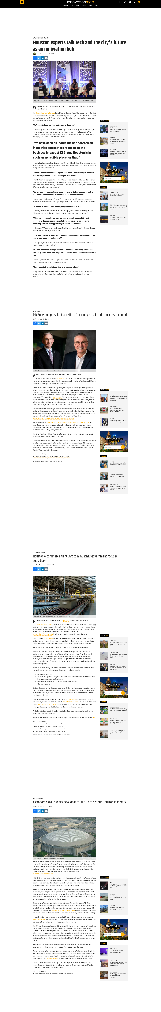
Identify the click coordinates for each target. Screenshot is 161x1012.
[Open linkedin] (134, 2)
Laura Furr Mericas (38, 565)
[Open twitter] (125, 2)
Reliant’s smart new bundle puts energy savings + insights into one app (118, 732)
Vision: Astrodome (39, 919)
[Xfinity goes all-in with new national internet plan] (104, 952)
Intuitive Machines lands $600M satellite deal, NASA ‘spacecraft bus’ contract (118, 886)
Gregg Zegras (48, 638)
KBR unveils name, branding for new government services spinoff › (48, 727)
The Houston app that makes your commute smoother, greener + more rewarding (118, 964)
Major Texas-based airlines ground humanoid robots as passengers (118, 421)
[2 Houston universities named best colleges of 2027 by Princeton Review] (104, 644)
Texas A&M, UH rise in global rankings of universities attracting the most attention (118, 410)
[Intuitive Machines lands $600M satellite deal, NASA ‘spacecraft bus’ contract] (104, 886)
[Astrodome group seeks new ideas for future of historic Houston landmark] (64, 838)
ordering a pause (52, 958)
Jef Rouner (36, 319)
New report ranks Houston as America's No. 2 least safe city (117, 908)
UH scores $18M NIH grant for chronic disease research (117, 195)
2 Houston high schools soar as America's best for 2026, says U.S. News (118, 897)
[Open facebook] (120, 2)
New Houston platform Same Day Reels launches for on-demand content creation (118, 153)
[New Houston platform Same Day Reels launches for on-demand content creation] (104, 153)
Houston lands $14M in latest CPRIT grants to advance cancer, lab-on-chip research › (51, 457)
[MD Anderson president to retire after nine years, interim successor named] (64, 351)
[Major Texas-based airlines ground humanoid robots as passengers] (104, 422)
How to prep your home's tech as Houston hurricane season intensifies (118, 975)
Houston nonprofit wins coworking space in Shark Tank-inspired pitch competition (118, 398)
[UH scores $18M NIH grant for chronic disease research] (104, 195)
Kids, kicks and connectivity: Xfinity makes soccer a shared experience (118, 710)
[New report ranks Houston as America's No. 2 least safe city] (104, 909)
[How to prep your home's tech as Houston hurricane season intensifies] (104, 975)
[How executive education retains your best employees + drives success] (104, 488)
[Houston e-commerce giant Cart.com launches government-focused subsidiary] (64, 597)
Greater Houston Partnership (45, 113)
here (93, 717)
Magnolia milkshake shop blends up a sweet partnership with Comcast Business (118, 722)
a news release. (57, 397)
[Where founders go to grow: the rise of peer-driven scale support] (104, 464)
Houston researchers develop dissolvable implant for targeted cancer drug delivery (118, 129)
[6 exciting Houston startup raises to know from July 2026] (104, 219)
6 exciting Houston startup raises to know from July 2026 (118, 218)
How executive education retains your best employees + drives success (118, 488)
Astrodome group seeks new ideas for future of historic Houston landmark (79, 802)
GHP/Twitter (36, 102)
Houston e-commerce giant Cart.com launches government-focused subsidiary (75, 558)
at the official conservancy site (43, 874)
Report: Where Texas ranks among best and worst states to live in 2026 (118, 207)
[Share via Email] (46, 58)
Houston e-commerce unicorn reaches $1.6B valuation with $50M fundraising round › (52, 734)
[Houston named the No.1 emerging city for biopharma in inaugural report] (104, 656)
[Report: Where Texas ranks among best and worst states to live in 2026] (104, 207)
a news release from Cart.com (43, 634)
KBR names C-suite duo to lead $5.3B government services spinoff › (48, 724)
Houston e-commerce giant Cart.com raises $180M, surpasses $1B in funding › (50, 732)
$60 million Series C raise (71, 702)
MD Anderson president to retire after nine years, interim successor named (80, 315)
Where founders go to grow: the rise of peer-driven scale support (118, 464)
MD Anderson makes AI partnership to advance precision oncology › (48, 462)
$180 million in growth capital (46, 704)
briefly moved (71, 699)
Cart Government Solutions (45, 624)
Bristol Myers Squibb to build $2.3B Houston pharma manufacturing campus (118, 141)
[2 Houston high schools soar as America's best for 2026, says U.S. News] (104, 897)
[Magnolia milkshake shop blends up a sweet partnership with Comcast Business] (104, 722)
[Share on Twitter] (39, 58)
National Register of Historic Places (63, 910)
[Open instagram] (129, 2)
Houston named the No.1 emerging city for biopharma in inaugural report (118, 656)
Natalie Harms (40, 54)
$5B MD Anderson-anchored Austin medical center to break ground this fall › (50, 459)
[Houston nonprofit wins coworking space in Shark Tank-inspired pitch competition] (104, 398)
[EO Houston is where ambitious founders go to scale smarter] (104, 476)
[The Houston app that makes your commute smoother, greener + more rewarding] (104, 964)
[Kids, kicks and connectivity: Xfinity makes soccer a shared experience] (104, 710)
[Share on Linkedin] (42, 58)
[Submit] (139, 2)
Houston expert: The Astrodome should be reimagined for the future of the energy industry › (53, 974)
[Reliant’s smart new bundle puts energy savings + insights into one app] (104, 734)
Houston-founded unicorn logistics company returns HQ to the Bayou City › (49, 729)
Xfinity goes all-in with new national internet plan (116, 951)
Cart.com (66, 620)
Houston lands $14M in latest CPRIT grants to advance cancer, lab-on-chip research (118, 667)
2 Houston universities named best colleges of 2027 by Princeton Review (118, 644)
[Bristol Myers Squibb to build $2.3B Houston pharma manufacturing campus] (104, 141)
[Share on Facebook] (35, 58)
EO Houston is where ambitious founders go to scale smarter (117, 476)
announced (60, 378)
